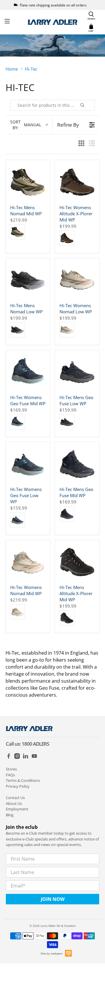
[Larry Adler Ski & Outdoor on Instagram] (17, 757)
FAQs (10, 774)
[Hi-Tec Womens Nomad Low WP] (77, 280)
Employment (17, 809)
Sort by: (25, 124)
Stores (11, 769)
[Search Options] (88, 105)
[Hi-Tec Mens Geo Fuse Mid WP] (77, 464)
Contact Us (15, 797)
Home (12, 69)
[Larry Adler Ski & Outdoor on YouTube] (34, 757)
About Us (14, 803)
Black (67, 618)
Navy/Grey (67, 422)
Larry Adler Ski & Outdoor (58, 926)
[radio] (81, 144)
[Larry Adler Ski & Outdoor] (52, 22)
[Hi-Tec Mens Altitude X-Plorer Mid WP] (77, 562)
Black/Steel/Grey (17, 330)
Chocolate (67, 238)
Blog (9, 814)
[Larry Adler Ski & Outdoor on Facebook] (8, 757)
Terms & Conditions (23, 780)
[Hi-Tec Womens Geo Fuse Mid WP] (28, 372)
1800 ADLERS (35, 743)
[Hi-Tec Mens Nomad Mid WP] (28, 182)
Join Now (52, 899)
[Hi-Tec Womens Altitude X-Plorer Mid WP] (77, 182)
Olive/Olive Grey (17, 232)
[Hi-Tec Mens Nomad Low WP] (28, 280)
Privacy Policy (17, 786)
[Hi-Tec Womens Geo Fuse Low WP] (28, 464)
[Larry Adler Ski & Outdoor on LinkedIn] (25, 757)
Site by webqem (52, 953)
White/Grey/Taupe (67, 330)
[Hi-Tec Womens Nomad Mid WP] (28, 562)
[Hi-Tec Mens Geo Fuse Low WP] (77, 372)
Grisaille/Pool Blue (17, 422)
